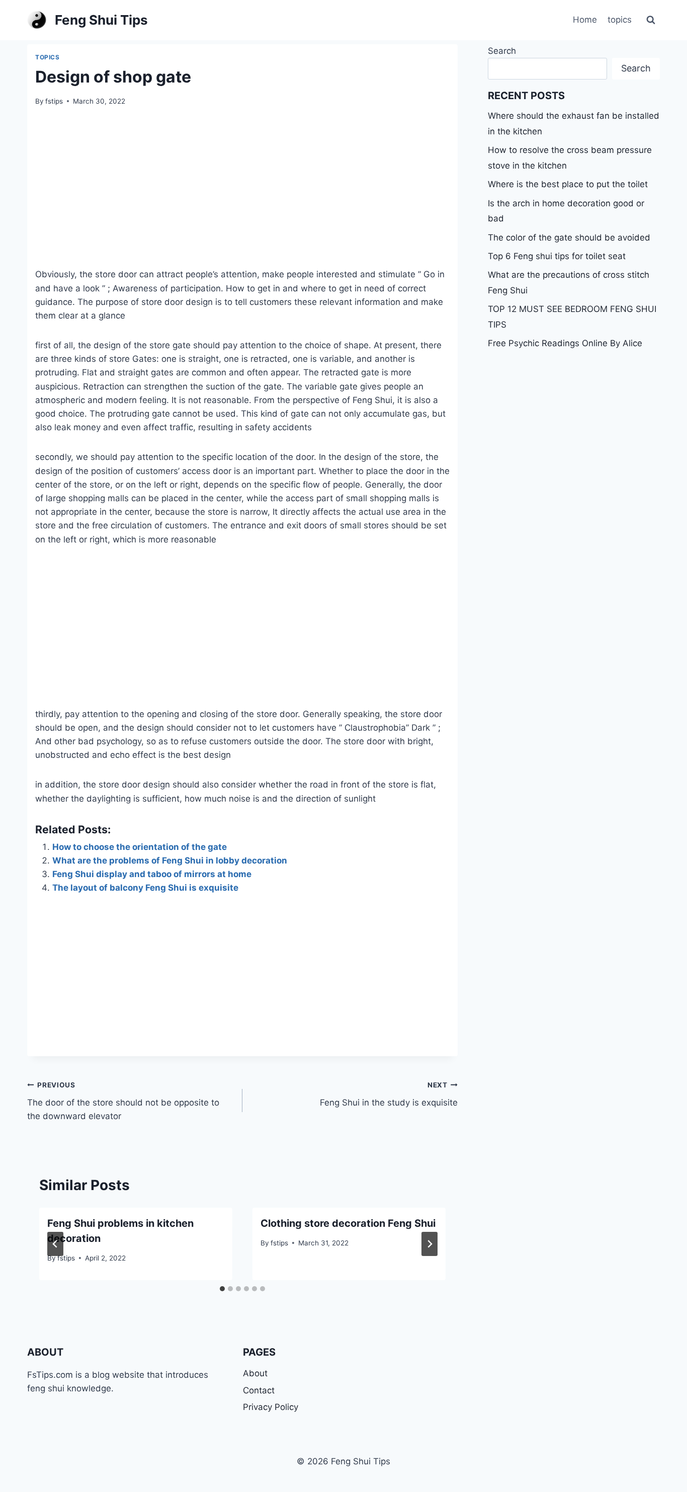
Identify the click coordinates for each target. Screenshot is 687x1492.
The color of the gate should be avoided (569, 237)
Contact (259, 1390)
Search (502, 51)
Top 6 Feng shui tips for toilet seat (557, 256)
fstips (54, 101)
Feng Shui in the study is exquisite (389, 1094)
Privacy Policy (270, 1407)
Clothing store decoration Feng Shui (348, 1223)
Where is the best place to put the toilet (568, 184)
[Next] (429, 1244)
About (255, 1373)
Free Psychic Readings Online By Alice (565, 343)
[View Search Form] (651, 20)
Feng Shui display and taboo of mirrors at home (151, 874)
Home (585, 20)
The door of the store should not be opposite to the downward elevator (123, 1101)
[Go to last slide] (55, 1244)
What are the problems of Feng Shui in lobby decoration (169, 860)
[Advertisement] (242, 193)
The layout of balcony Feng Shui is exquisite (145, 888)
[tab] (222, 1288)
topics (620, 20)
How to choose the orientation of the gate (139, 847)
